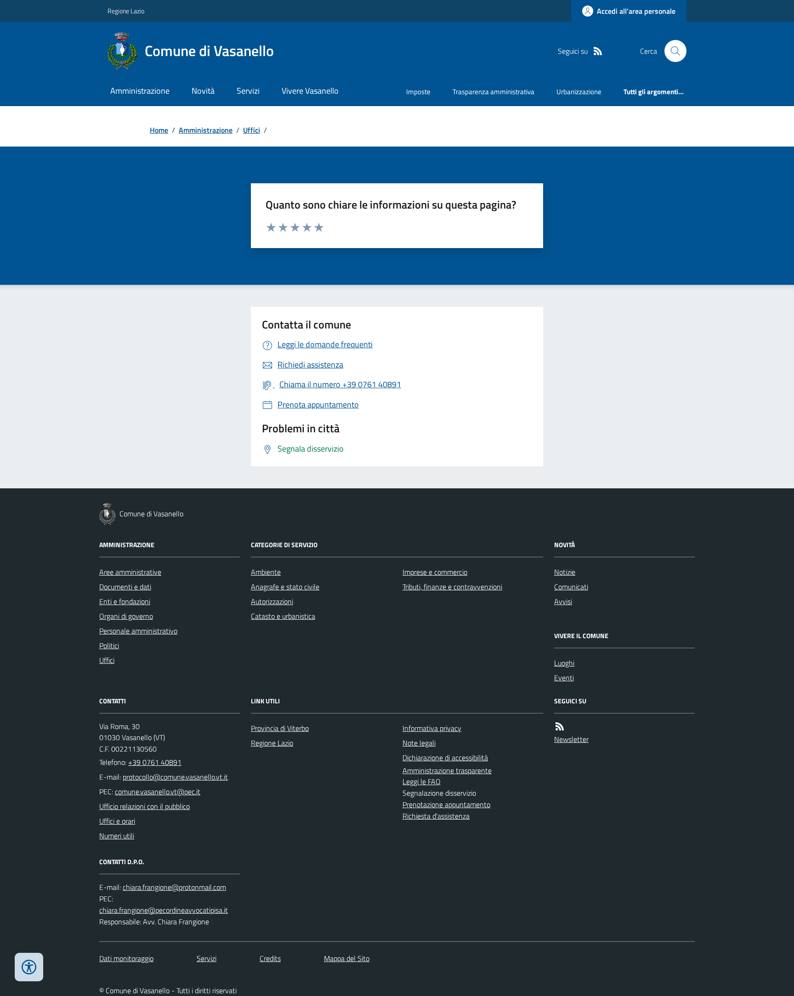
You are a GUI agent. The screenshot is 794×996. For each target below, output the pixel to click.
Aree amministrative (130, 571)
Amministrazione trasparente (447, 770)
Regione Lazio (126, 11)
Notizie (564, 571)
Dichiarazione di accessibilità (445, 757)
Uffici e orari (117, 820)
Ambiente (266, 571)
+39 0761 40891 (154, 762)
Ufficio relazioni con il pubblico (144, 806)
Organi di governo (126, 616)
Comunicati (571, 586)
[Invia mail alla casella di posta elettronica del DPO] (174, 887)
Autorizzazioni (272, 601)
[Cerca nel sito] (671, 51)
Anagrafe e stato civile (285, 586)
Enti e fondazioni (124, 601)
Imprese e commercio (435, 571)
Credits (270, 958)
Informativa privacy (432, 728)
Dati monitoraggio (126, 958)
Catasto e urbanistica (283, 616)
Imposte (418, 91)
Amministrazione (140, 91)
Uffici (251, 130)
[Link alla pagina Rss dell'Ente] (559, 726)
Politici (109, 645)
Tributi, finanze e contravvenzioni (452, 586)
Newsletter (571, 739)
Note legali (419, 742)
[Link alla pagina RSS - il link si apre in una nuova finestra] (597, 51)
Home (159, 130)
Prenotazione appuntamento (446, 804)
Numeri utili (116, 835)
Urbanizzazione (578, 91)
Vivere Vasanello (310, 91)
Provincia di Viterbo (280, 728)
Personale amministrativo (138, 630)
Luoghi (564, 662)
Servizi (248, 91)
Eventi (564, 677)
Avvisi (563, 601)
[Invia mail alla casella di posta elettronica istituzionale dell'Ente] (175, 777)
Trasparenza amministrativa (493, 91)
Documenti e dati (125, 586)
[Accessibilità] (29, 967)
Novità (203, 91)
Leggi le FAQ (422, 781)
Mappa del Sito (346, 958)
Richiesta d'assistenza (436, 815)
